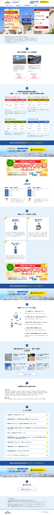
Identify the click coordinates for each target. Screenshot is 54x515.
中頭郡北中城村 (35, 392)
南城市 (11, 393)
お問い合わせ (47, 511)
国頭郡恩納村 (13, 392)
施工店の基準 (18, 5)
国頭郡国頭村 (33, 391)
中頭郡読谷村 (7, 393)
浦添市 (33, 395)
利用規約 (44, 511)
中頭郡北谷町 (24, 392)
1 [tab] (17, 31)
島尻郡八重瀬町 (13, 395)
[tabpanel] (19, 67)
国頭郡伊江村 (23, 391)
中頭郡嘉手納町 (29, 392)
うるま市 (36, 395)
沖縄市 (14, 393)
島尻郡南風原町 (23, 393)
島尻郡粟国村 (18, 393)
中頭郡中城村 (40, 392)
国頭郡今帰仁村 (43, 391)
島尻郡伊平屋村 (29, 393)
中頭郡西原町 (45, 392)
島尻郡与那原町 (19, 395)
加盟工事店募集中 (15, 2)
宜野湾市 (6, 391)
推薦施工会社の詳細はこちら (27, 489)
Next (33, 19)
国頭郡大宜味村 (7, 392)
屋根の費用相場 (27, 5)
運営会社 (35, 5)
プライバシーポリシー (40, 511)
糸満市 (9, 391)
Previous (3, 19)
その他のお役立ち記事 (27, 374)
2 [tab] (18, 31)
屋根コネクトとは (9, 5)
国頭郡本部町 (38, 391)
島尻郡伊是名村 (35, 393)
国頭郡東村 (19, 391)
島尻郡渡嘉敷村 (40, 393)
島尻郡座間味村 (24, 395)
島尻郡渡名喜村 (7, 395)
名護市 (17, 392)
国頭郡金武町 (28, 391)
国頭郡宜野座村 (13, 391)
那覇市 (20, 392)
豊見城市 (29, 395)
